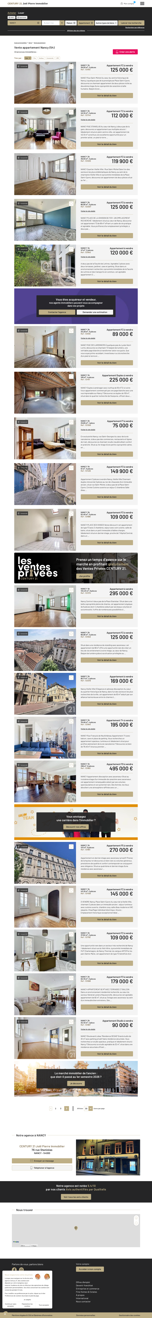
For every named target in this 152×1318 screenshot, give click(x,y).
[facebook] (14, 1269)
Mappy (35, 1246)
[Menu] (142, 3)
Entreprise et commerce (87, 1288)
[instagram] (21, 1269)
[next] (66, 1108)
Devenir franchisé (84, 1285)
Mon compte (129, 3)
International (82, 1298)
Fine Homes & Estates (86, 1292)
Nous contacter (83, 1301)
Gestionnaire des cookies (129, 1315)
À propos (80, 1295)
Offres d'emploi (83, 1282)
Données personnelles (85, 1315)
